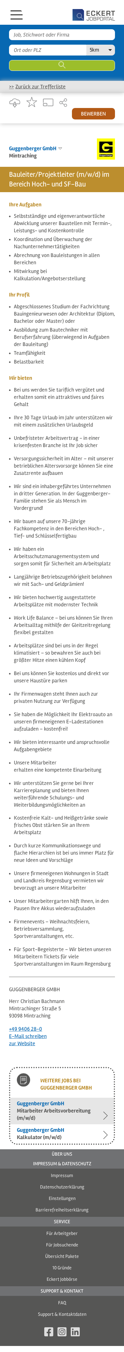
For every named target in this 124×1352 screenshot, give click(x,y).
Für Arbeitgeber (62, 1233)
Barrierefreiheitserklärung (62, 1210)
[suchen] (62, 65)
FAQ (62, 1303)
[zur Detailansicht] (48, 103)
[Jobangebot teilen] (63, 103)
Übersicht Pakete (62, 1256)
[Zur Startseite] (77, 12)
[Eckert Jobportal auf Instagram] (62, 1332)
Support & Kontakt (62, 1291)
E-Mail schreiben (28, 1036)
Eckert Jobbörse (62, 1279)
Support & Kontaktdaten (62, 1314)
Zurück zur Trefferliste (40, 86)
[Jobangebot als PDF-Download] (14, 103)
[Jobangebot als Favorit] (31, 102)
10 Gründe (62, 1268)
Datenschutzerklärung (62, 1187)
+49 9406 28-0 (25, 1029)
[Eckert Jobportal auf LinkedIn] (75, 1332)
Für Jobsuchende (62, 1245)
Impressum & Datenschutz (62, 1164)
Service (62, 1222)
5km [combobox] (94, 49)
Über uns (62, 1154)
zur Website (22, 1043)
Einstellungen (62, 1198)
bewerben (93, 113)
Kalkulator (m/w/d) (40, 1134)
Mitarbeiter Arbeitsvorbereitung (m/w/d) (54, 1110)
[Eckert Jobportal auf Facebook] (48, 1332)
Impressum (62, 1176)
